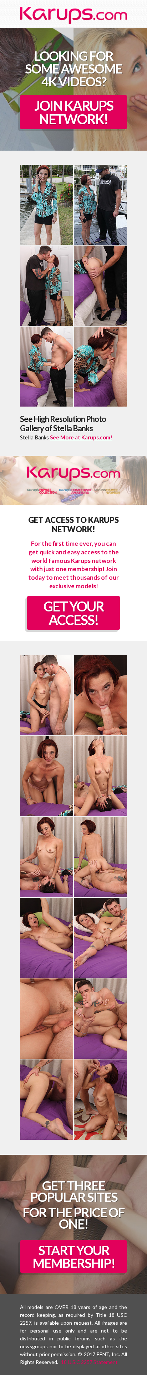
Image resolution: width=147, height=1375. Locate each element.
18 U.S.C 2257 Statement (89, 1362)
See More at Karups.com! (81, 437)
